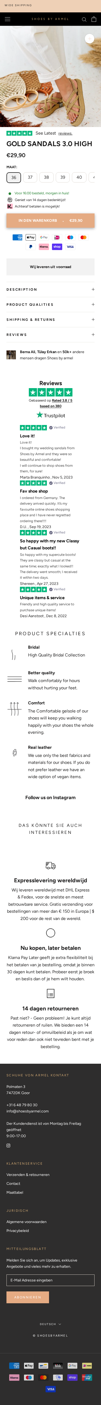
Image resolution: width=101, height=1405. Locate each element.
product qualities (30, 305)
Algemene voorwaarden (26, 1222)
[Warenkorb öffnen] (94, 19)
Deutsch (48, 1324)
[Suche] (84, 19)
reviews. (65, 133)
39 (62, 177)
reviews (16, 335)
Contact (13, 1183)
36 (13, 177)
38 (46, 177)
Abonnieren (27, 1297)
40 (79, 177)
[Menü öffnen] (7, 19)
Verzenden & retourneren (28, 1174)
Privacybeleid (17, 1230)
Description (21, 289)
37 (30, 177)
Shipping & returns (30, 320)
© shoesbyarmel (50, 1335)
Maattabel (14, 1192)
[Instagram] (8, 1145)
